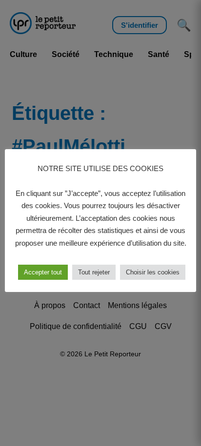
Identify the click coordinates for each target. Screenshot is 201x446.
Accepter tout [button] (43, 272)
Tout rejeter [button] (94, 272)
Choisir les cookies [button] (153, 272)
